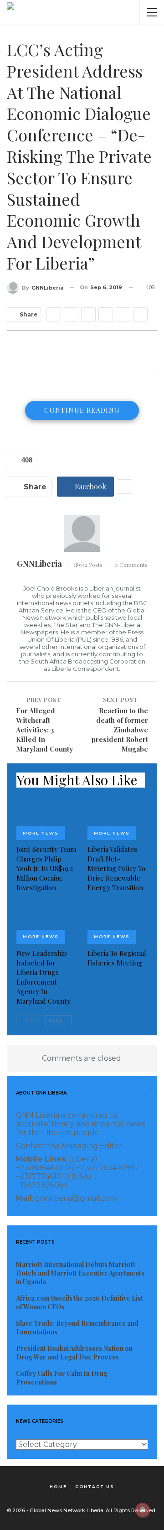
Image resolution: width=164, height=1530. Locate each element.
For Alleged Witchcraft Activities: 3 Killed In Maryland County (44, 729)
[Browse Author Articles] (82, 533)
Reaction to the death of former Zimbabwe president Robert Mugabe (120, 729)
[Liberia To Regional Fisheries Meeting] (117, 923)
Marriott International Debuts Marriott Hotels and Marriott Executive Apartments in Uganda (80, 1273)
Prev (32, 1020)
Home (58, 1486)
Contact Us (94, 1486)
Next (55, 1020)
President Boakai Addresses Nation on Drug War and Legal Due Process (74, 1352)
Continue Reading (81, 410)
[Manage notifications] (142, 1510)
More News (41, 832)
